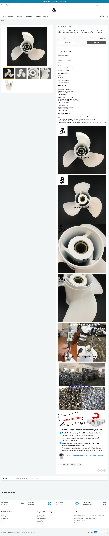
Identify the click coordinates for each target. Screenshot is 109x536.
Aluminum (72, 464)
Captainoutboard (9, 532)
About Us (3, 515)
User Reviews (7, 478)
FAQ (2, 521)
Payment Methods (41, 518)
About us (45, 16)
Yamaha (79, 464)
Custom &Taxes (41, 515)
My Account (9, 5)
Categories (10, 16)
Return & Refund (41, 517)
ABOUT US (35, 478)
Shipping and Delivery (42, 520)
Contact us (38, 16)
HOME (4, 16)
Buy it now (96, 42)
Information (29, 16)
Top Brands (19, 16)
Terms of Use (4, 517)
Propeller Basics (22, 478)
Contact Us (23, 5)
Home (2, 5)
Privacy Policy (4, 520)
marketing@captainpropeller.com (100, 5)
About (16, 5)
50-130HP (65, 464)
